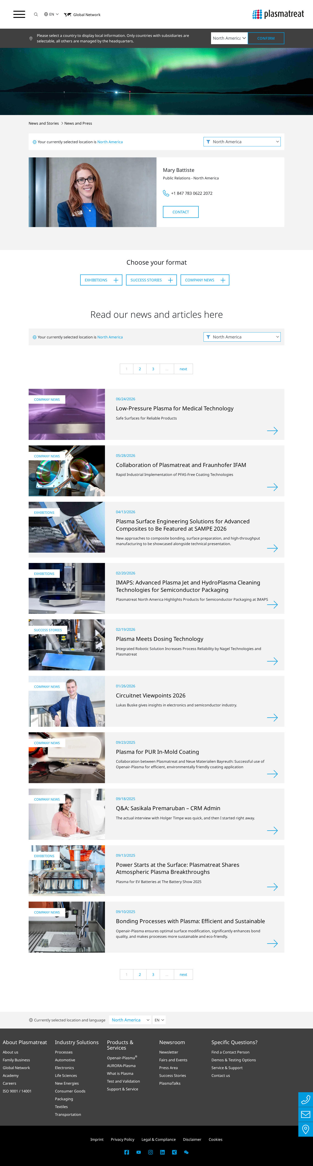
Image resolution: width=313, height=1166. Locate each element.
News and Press (78, 123)
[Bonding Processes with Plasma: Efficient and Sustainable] (67, 927)
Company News (199, 280)
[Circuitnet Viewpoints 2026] (67, 701)
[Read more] (272, 430)
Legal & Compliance (159, 1139)
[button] (36, 14)
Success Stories (146, 280)
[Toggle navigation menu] (19, 14)
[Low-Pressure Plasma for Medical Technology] (67, 414)
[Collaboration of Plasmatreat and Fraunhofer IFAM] (67, 470)
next (183, 368)
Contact (181, 211)
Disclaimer (192, 1139)
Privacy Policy (122, 1139)
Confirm (266, 38)
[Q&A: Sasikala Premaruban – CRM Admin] (67, 814)
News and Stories (44, 123)
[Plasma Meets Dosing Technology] (67, 644)
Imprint (97, 1139)
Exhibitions (96, 280)
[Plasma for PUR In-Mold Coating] (67, 757)
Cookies (215, 1139)
